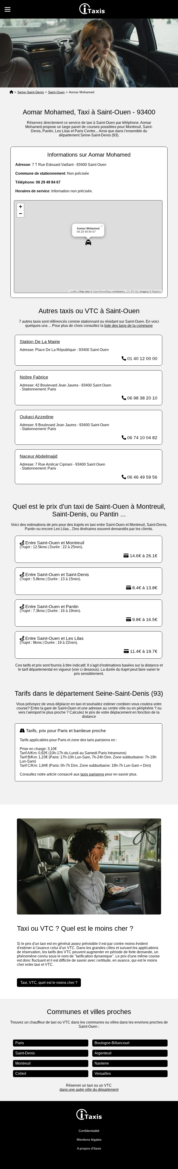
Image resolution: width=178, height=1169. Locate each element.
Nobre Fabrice (34, 377)
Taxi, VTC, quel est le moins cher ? (48, 983)
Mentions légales (89, 1139)
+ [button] (20, 206)
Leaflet (73, 291)
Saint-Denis (25, 1053)
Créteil (20, 1074)
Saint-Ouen (56, 92)
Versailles (103, 1074)
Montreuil (23, 1063)
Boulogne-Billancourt (112, 1043)
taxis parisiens (92, 774)
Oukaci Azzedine (37, 416)
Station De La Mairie (40, 341)
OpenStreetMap (102, 291)
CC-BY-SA (132, 291)
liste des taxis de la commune (128, 326)
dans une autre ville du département (89, 1090)
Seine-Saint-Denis (30, 92)
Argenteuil (103, 1053)
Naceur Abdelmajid (38, 456)
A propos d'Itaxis (89, 1148)
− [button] (20, 213)
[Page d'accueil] (11, 92)
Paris (19, 1043)
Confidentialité (89, 1131)
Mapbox (156, 291)
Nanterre (102, 1063)
